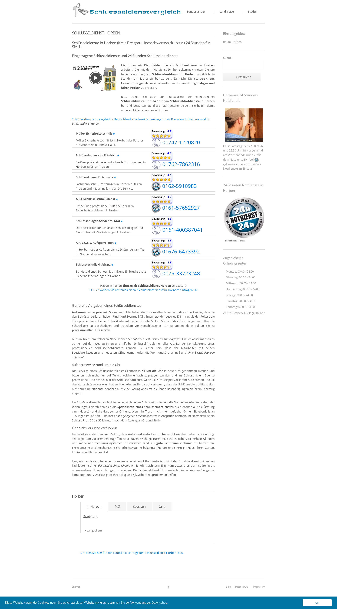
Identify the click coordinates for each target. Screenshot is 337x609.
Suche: (227, 58)
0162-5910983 (179, 185)
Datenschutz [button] (159, 602)
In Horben (94, 506)
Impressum (259, 586)
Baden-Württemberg (147, 119)
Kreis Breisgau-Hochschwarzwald (185, 119)
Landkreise (226, 12)
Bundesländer (196, 12)
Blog (228, 586)
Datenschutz (241, 586)
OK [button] (317, 602)
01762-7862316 (180, 164)
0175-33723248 (180, 273)
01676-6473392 (180, 251)
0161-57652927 (180, 207)
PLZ (117, 506)
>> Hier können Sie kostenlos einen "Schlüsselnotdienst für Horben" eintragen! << (143, 290)
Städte (252, 12)
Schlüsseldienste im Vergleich (91, 119)
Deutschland (122, 119)
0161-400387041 (182, 229)
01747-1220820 (180, 142)
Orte (162, 506)
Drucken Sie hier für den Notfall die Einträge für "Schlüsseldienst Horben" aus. (131, 553)
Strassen (139, 506)
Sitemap (76, 586)
